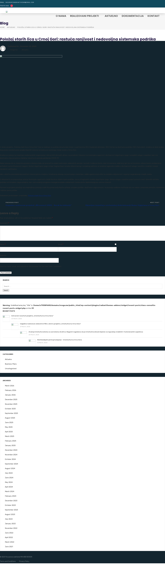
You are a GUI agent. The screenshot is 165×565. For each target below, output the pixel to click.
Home (2, 27)
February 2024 (10, 496)
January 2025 (10, 445)
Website (3, 255)
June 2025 (9, 422)
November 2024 (11, 455)
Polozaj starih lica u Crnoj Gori (39, 196)
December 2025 (11, 399)
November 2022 (11, 528)
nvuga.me (14, 50)
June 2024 (9, 478)
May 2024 (9, 482)
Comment (4, 223)
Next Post (122, 204)
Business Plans (11, 364)
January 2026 (10, 395)
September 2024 (11, 464)
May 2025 (9, 427)
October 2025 (10, 409)
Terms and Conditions (8, 561)
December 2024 (11, 450)
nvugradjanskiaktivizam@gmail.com (20, 2)
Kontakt (153, 16)
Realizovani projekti (84, 16)
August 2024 (10, 468)
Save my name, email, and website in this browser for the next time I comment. (31, 266)
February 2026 (10, 390)
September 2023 (11, 510)
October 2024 (10, 459)
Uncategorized (10, 369)
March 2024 (9, 491)
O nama (61, 16)
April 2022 (9, 537)
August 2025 (10, 418)
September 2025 (11, 413)
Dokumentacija (133, 16)
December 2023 (11, 501)
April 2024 (9, 487)
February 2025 (10, 441)
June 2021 (9, 547)
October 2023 (10, 505)
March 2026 (9, 386)
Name (3, 244)
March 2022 (9, 542)
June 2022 (9, 533)
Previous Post (39, 204)
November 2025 (11, 404)
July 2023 (9, 519)
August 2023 (10, 514)
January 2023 (10, 524)
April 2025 (9, 432)
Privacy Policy (24, 561)
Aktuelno (111, 16)
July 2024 (9, 473)
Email (60, 244)
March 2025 (9, 436)
